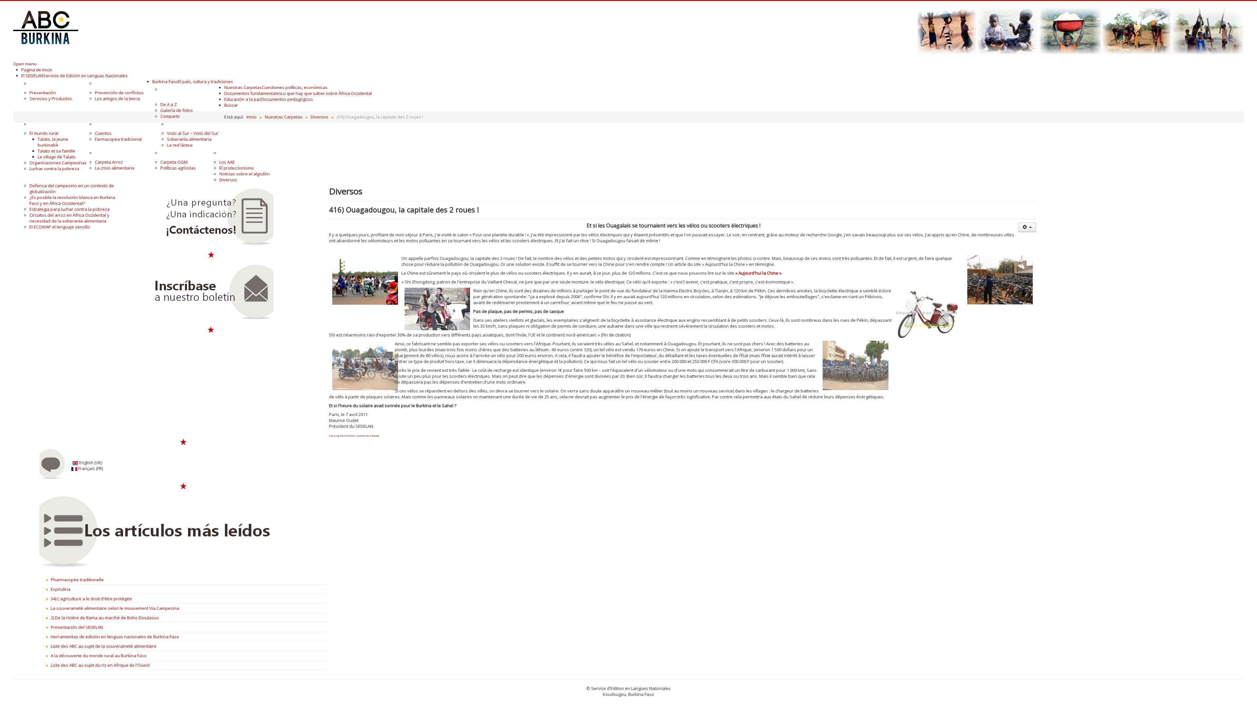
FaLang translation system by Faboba (354, 435)
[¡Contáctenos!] (211, 217)
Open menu (25, 64)
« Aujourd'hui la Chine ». (758, 273)
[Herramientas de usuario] (1027, 227)
